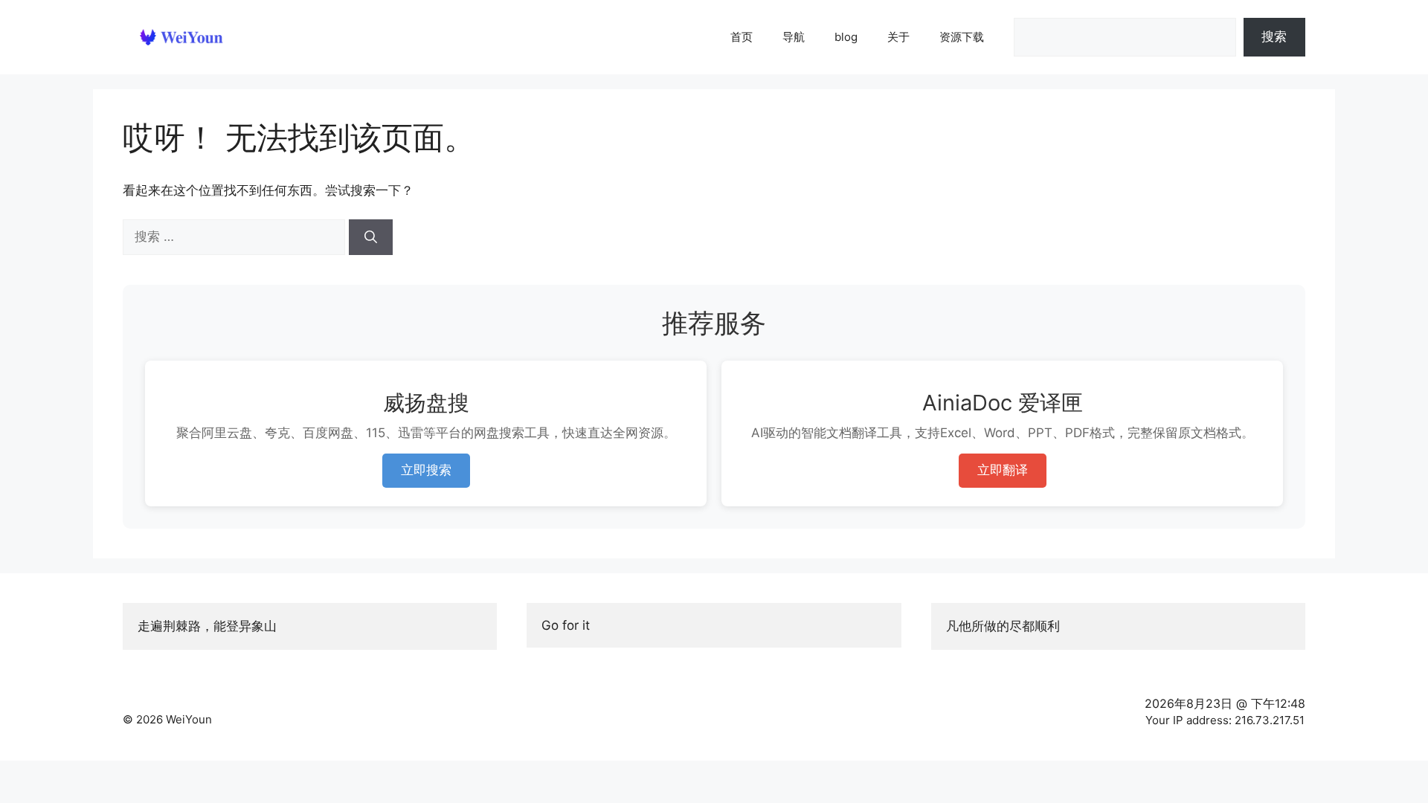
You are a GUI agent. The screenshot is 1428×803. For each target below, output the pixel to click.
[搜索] (371, 237)
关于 (898, 37)
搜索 (1274, 36)
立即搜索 (426, 469)
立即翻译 (1002, 469)
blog (846, 37)
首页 (741, 37)
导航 (793, 37)
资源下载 (961, 37)
